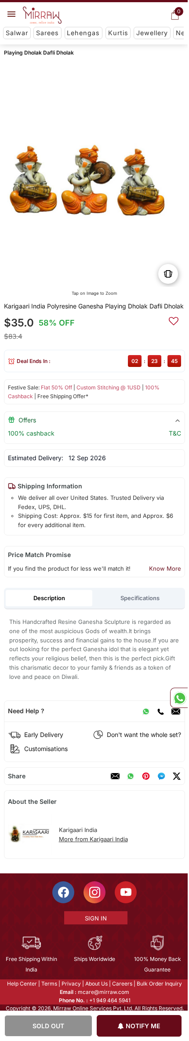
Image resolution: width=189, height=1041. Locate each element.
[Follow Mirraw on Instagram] (94, 892)
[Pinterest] (146, 776)
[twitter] (176, 776)
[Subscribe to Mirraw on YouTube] (125, 892)
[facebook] (161, 776)
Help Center (21, 983)
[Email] (176, 711)
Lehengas (83, 33)
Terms (49, 983)
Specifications (140, 597)
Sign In (95, 918)
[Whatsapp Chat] (179, 698)
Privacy (70, 983)
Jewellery (152, 33)
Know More (165, 568)
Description (49, 597)
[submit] (173, 320)
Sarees (47, 33)
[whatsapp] (130, 776)
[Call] (160, 711)
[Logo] (42, 15)
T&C (175, 433)
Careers (122, 983)
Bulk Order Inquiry (159, 983)
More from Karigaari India (93, 839)
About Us (96, 983)
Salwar (17, 33)
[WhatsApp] (146, 711)
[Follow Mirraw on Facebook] (63, 892)
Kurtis (118, 33)
